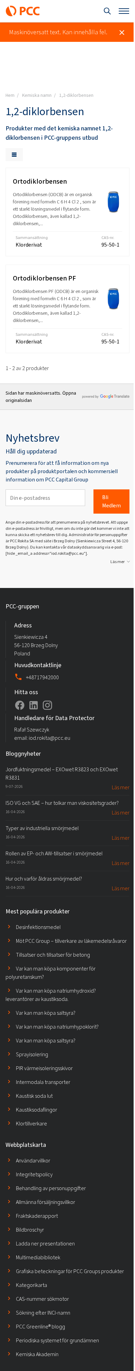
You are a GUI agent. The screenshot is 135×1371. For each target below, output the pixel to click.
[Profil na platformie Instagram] (47, 705)
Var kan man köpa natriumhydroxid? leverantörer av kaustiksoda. (51, 995)
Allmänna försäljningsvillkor (45, 1202)
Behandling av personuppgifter (51, 1188)
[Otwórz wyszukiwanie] (107, 11)
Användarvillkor (33, 1160)
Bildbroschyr (30, 1229)
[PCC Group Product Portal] (23, 11)
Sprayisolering (32, 1054)
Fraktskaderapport (37, 1216)
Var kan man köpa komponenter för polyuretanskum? (51, 973)
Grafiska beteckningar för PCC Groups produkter (70, 1271)
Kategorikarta (31, 1285)
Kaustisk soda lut (34, 1095)
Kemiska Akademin (37, 1354)
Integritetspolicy (34, 1174)
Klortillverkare (31, 1123)
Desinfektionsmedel (38, 927)
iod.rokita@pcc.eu (49, 738)
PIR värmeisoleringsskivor (44, 1068)
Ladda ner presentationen (45, 1243)
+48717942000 (42, 677)
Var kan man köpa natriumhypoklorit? (57, 1026)
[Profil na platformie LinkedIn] (33, 705)
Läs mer (117, 561)
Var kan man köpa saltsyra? (45, 1012)
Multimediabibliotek (38, 1257)
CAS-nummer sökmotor (42, 1299)
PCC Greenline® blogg (40, 1326)
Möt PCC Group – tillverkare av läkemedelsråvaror (71, 941)
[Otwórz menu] (123, 11)
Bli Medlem (111, 501)
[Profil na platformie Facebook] (19, 705)
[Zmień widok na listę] (14, 154)
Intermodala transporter (43, 1082)
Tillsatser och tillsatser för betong (53, 954)
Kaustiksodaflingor (36, 1109)
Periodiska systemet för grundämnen (57, 1340)
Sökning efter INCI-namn (43, 1312)
